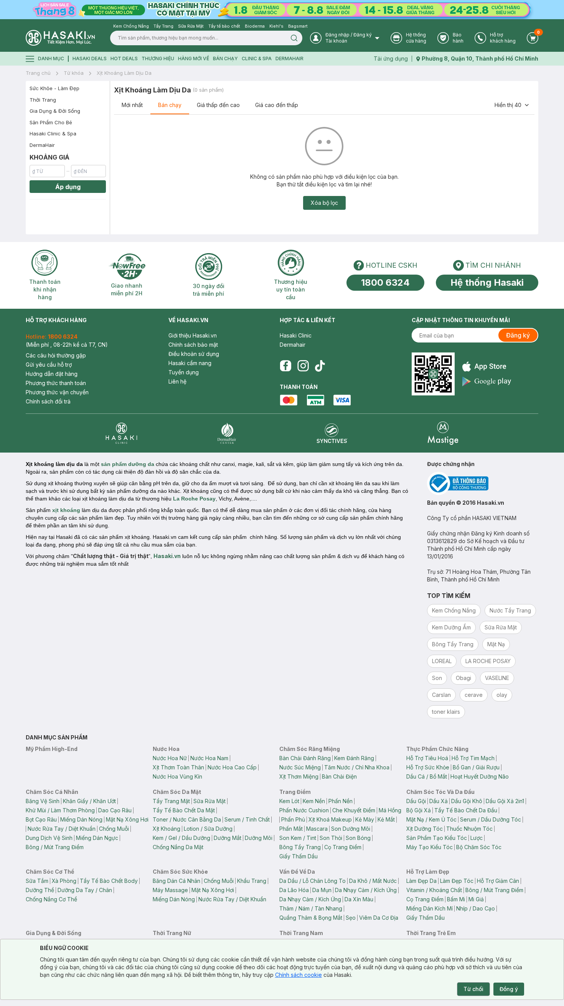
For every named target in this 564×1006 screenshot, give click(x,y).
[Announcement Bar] (282, 9)
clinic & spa (257, 58)
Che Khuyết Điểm (353, 810)
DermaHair (289, 58)
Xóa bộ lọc (324, 202)
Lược (476, 838)
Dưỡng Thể (40, 890)
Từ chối (473, 989)
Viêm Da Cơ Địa (378, 917)
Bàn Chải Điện (339, 776)
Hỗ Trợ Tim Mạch (473, 758)
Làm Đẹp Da (421, 881)
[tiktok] (320, 366)
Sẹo (351, 917)
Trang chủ (38, 73)
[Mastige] (442, 433)
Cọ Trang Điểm (342, 847)
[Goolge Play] (486, 381)
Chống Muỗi (114, 828)
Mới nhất (132, 105)
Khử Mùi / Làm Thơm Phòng (60, 810)
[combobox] (512, 105)
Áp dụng (68, 187)
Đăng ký (518, 335)
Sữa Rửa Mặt (209, 801)
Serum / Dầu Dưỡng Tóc (490, 819)
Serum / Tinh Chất (247, 819)
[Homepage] (60, 38)
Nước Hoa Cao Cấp (232, 767)
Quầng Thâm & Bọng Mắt (310, 917)
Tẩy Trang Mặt (171, 801)
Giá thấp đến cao (218, 105)
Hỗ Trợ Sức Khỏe (427, 767)
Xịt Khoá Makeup (330, 819)
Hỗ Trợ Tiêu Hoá (427, 758)
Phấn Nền (340, 801)
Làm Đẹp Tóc (456, 881)
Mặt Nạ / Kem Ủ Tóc (431, 819)
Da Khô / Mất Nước (373, 881)
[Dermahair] (226, 433)
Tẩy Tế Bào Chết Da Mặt (184, 810)
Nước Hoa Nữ (170, 758)
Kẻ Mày (364, 819)
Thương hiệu (158, 58)
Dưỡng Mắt (227, 838)
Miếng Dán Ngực (97, 838)
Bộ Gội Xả (418, 810)
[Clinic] (121, 433)
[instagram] (303, 366)
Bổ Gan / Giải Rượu (476, 767)
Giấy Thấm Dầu (298, 856)
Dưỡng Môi (258, 838)
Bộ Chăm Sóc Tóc (478, 847)
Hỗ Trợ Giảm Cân (498, 881)
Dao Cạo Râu (115, 810)
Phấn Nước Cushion (304, 810)
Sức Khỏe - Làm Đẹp (54, 88)
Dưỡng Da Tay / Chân (85, 890)
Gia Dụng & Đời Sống (55, 111)
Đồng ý (509, 989)
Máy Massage (170, 890)
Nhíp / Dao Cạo (475, 908)
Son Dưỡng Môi (350, 828)
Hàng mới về (193, 58)
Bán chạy (169, 105)
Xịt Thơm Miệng (298, 776)
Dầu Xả (438, 801)
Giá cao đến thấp (276, 105)
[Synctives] (332, 433)
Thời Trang (43, 100)
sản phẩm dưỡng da (127, 464)
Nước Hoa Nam (209, 758)
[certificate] (482, 483)
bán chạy (225, 58)
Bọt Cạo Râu (41, 819)
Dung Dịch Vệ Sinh (49, 838)
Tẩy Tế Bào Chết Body (109, 881)
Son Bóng (358, 838)
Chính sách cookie (298, 974)
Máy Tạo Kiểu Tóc (429, 847)
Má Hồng (390, 810)
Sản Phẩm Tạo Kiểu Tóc (436, 838)
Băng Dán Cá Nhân (176, 881)
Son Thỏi (331, 838)
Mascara (317, 828)
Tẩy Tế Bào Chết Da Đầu (465, 810)
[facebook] (285, 366)
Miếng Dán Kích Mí (429, 908)
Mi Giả (476, 899)
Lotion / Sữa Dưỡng (208, 828)
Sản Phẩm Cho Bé (51, 122)
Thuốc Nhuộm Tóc (469, 828)
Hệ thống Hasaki (487, 282)
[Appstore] (486, 366)
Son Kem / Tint (297, 838)
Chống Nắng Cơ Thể (51, 899)
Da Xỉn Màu (359, 899)
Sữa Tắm (37, 881)
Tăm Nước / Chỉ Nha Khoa (356, 767)
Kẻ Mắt (386, 819)
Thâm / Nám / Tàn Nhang (310, 908)
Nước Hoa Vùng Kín (177, 776)
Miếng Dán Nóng (81, 819)
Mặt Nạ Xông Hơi (127, 819)
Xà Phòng (64, 881)
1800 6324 (385, 282)
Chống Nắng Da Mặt (178, 847)
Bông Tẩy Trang (300, 847)
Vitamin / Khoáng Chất (434, 890)
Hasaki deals (90, 58)
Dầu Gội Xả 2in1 (505, 801)
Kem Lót (289, 801)
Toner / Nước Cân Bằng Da (187, 819)
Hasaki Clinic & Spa (53, 133)
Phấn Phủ (293, 819)
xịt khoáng (65, 510)
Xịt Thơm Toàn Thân (178, 767)
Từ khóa (74, 73)
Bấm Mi (456, 899)
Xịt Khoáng (166, 828)
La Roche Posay (194, 499)
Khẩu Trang (251, 881)
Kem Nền (314, 801)
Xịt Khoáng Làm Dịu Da (124, 73)
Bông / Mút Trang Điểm (55, 847)
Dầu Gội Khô (466, 801)
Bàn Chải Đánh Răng (305, 758)
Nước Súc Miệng (300, 767)
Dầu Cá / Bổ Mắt (426, 776)
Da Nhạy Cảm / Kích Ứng (366, 890)
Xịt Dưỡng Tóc (424, 828)
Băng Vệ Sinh (42, 801)
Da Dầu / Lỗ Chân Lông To (312, 881)
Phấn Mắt (291, 828)
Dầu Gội (416, 801)
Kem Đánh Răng (354, 758)
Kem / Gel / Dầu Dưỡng (181, 838)
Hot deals (124, 58)
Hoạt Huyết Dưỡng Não (479, 776)
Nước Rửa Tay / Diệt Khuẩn (62, 828)
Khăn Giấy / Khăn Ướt (89, 801)
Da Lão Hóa (294, 890)
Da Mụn (321, 890)
